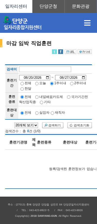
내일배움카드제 (51, 96)
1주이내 (60, 83)
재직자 (60, 112)
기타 (47, 102)
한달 (28, 88)
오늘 (42, 83)
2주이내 (80, 83)
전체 (28, 83)
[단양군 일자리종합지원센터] (39, 23)
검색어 (12, 69)
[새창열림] (48, 6)
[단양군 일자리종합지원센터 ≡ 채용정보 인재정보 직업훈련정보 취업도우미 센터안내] (48, 6)
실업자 (44, 112)
